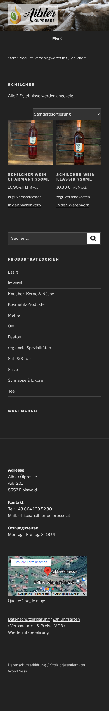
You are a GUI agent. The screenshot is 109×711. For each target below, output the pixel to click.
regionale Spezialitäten (29, 347)
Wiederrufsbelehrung (28, 632)
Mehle (14, 315)
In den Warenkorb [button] (24, 205)
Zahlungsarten (66, 619)
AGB (59, 626)
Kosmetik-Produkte (26, 304)
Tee (11, 391)
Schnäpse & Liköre (25, 380)
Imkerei (15, 283)
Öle (11, 326)
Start (12, 58)
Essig (13, 272)
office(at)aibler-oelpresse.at (44, 515)
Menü (57, 38)
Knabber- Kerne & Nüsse (31, 294)
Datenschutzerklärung (29, 619)
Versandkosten (29, 197)
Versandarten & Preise (31, 626)
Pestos (14, 337)
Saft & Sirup (19, 358)
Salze (13, 369)
